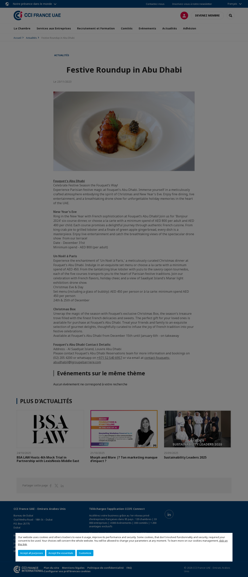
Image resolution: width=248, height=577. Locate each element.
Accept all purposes (31, 553)
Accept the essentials (60, 553)
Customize (85, 553)
